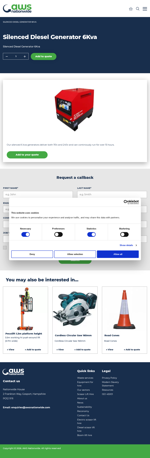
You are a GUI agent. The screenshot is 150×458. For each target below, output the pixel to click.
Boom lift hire (84, 435)
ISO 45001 (107, 394)
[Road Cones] (124, 309)
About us (82, 398)
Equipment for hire (85, 384)
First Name (10, 188)
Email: (26, 407)
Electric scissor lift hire (86, 421)
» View (10, 349)
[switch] (58, 234)
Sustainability (84, 406)
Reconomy (83, 411)
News (80, 402)
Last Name (84, 188)
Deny (32, 254)
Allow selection (75, 254)
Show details (126, 245)
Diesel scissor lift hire (86, 429)
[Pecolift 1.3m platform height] (25, 309)
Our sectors (83, 389)
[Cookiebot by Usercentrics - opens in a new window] (126, 202)
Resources (107, 389)
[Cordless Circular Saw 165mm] (75, 309)
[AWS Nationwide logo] (17, 8)
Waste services (85, 377)
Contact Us (83, 415)
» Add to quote (33, 349)
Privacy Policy (109, 377)
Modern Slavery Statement (110, 384)
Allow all (118, 254)
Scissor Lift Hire (85, 394)
